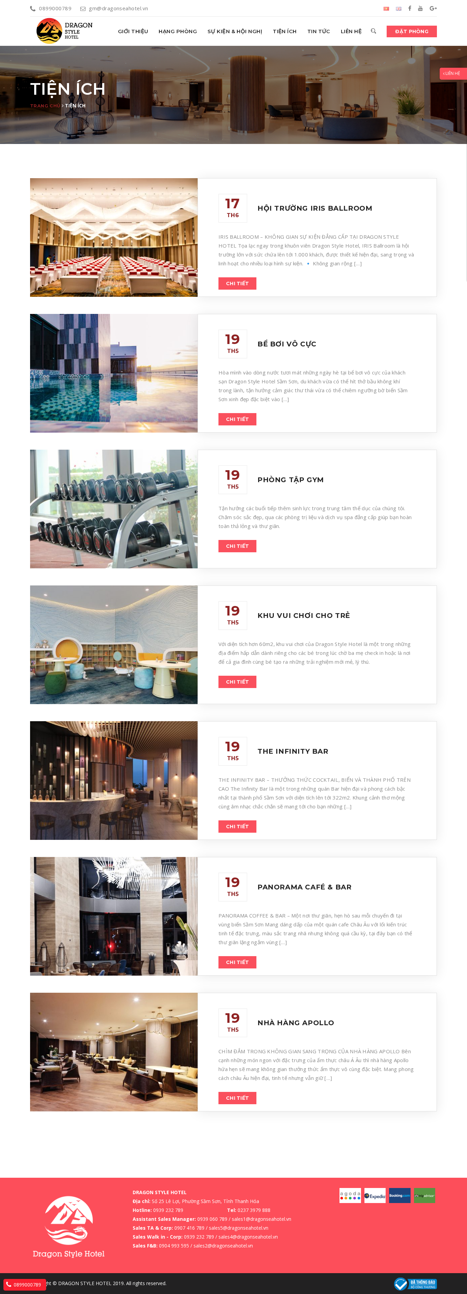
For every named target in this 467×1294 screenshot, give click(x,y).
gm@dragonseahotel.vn (118, 8)
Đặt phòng (411, 31)
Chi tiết (237, 283)
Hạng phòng (178, 31)
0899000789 (55, 8)
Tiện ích (285, 31)
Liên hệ (351, 31)
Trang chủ (45, 105)
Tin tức (318, 31)
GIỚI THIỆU (133, 31)
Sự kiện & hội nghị (235, 31)
